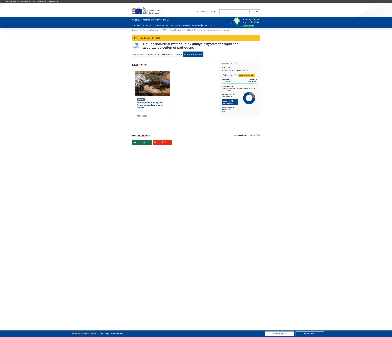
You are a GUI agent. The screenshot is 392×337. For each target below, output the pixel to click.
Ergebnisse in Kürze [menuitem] (152, 54)
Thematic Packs (147, 25)
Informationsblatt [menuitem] (138, 54)
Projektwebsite (228, 75)
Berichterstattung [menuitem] (166, 54)
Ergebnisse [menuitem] (178, 54)
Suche (212, 25)
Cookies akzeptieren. (279, 334)
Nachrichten (196, 25)
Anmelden (203, 11)
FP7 (164, 30)
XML (143, 142)
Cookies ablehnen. (310, 334)
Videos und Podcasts (182, 25)
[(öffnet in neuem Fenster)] (148, 10)
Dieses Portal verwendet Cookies (84, 334)
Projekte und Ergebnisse (164, 25)
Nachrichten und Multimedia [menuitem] (193, 54)
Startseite (136, 25)
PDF (164, 142)
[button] (213, 11)
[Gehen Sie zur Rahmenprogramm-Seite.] (136, 46)
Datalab (205, 25)
